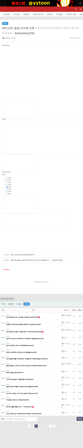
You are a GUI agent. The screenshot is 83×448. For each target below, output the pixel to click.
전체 (3, 304)
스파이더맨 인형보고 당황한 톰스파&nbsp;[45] (19, 379)
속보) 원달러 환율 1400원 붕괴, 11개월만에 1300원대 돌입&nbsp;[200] (27, 359)
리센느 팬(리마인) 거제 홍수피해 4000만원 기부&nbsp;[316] (23, 413)
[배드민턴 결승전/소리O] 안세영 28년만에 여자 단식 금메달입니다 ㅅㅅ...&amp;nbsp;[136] (36, 260)
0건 (8, 38)
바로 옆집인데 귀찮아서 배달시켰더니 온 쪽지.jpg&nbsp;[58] (24, 331)
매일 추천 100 (38, 14)
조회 (73, 310)
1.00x (4, 174)
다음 (50, 426)
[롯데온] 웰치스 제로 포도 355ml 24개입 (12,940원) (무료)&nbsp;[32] (26, 365)
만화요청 (10, 304)
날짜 (79, 310)
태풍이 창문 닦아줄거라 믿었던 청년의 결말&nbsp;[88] (22, 386)
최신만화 (6, 14)
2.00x (9, 178)
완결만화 (26, 14)
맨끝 (54, 426)
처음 (29, 426)
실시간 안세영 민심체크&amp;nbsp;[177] (22, 254)
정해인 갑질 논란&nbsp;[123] (14, 372)
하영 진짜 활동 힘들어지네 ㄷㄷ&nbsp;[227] (19, 407)
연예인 (27, 304)
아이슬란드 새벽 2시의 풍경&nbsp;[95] (17, 400)
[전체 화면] (34, 221)
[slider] (4, 119)
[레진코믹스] (4, 9)
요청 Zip (49, 14)
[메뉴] (80, 9)
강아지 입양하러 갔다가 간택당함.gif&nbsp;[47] (20, 345)
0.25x (9, 194)
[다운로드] (18, 204)
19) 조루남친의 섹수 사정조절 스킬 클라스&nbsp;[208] (22, 317)
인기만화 (16, 14)
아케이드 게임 (71, 14)
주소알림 (59, 14)
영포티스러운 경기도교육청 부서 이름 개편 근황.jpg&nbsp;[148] (24, 338)
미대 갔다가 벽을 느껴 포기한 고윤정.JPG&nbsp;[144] (22, 393)
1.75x (9, 180)
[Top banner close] (80, 3)
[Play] (18, 109)
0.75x (9, 189)
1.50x (9, 182)
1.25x (9, 185)
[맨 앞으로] (18, 162)
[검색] (35, 419)
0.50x (9, 191)
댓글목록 (6, 269)
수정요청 (19, 304)
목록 (80, 419)
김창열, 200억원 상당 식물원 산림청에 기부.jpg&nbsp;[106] (23, 324)
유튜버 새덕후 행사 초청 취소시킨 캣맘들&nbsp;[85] (21, 352)
